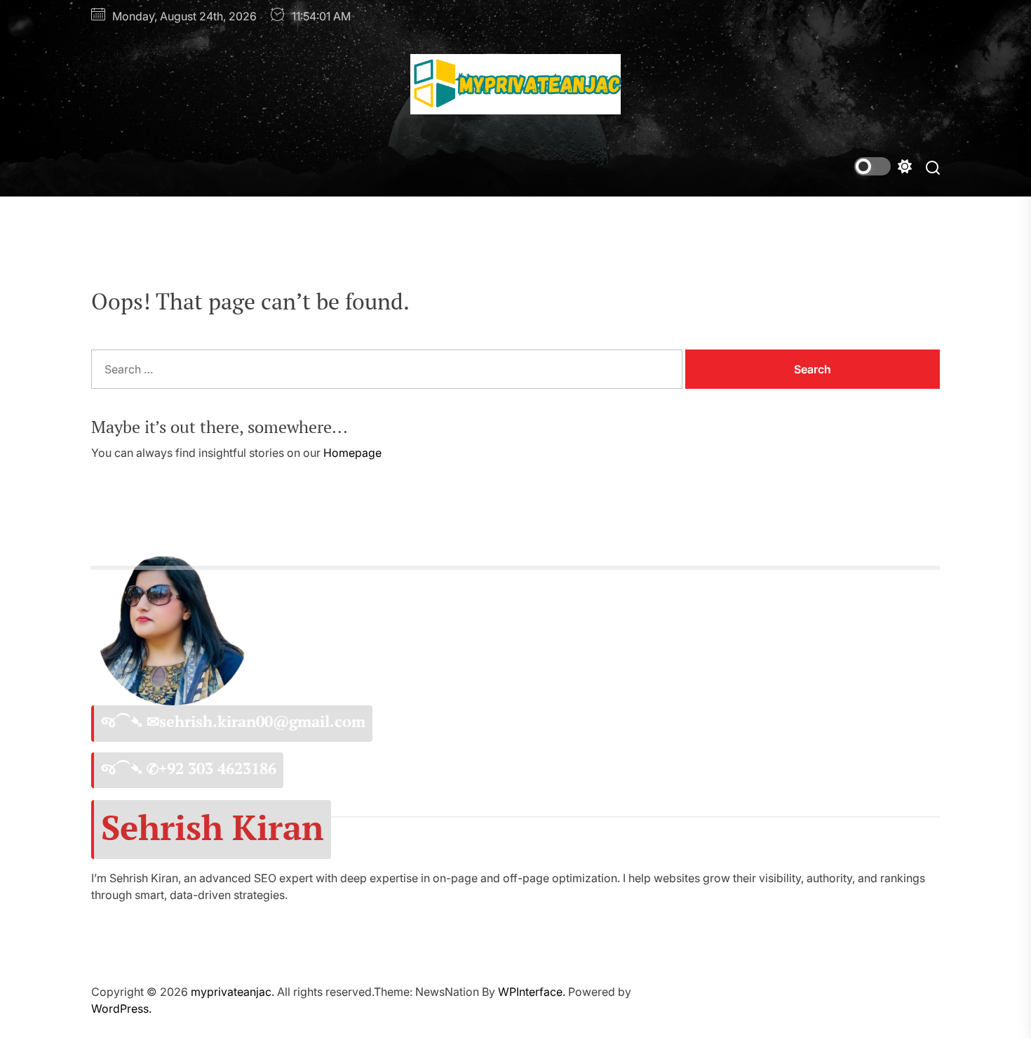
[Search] (933, 167)
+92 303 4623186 (217, 768)
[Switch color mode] (883, 166)
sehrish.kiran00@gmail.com (262, 721)
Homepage (352, 453)
